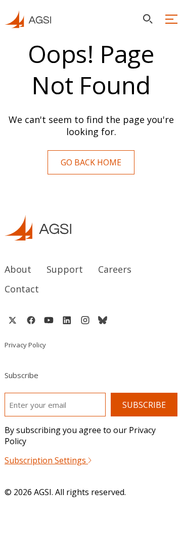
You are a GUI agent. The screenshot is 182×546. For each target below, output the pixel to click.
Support (65, 269)
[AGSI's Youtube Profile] (49, 320)
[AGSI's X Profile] (12, 320)
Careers (114, 269)
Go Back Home (91, 162)
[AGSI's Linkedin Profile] (67, 320)
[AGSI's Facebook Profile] (30, 320)
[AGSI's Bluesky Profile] (102, 320)
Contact (22, 289)
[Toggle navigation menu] (171, 19)
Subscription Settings (46, 460)
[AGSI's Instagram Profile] (85, 320)
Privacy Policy (25, 344)
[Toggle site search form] (148, 19)
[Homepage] (28, 19)
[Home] (91, 227)
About (18, 269)
